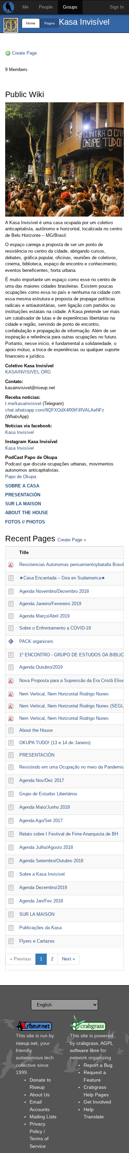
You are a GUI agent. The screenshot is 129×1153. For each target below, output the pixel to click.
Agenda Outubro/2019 (41, 667)
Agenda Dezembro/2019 (43, 887)
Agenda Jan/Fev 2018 (41, 900)
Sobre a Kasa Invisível (42, 874)
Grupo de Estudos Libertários (48, 793)
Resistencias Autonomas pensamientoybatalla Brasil (71, 564)
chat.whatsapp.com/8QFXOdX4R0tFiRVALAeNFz (54, 410)
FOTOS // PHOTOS (25, 521)
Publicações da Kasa (40, 927)
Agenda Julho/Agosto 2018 (46, 847)
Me (25, 7)
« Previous (20, 958)
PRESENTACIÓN (22, 494)
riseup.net (26, 1043)
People (46, 7)
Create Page (24, 53)
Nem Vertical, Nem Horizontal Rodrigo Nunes (64, 693)
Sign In (117, 7)
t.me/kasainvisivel (23, 403)
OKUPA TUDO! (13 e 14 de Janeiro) (54, 742)
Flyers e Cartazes (37, 941)
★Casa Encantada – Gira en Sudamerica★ (62, 577)
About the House (36, 730)
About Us (40, 1094)
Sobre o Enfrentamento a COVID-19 (55, 628)
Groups (70, 7)
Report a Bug (98, 1065)
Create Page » (71, 539)
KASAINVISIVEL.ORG (28, 371)
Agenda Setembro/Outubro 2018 (51, 860)
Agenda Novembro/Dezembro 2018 (54, 591)
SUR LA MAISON (23, 503)
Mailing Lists (43, 1116)
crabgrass (87, 1043)
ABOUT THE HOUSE (26, 512)
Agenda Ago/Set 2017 (41, 820)
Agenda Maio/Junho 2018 (44, 807)
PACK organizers (36, 641)
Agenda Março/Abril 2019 (44, 616)
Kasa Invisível (84, 21)
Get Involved (97, 1102)
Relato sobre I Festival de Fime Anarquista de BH (68, 834)
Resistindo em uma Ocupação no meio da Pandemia (71, 767)
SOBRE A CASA (22, 485)
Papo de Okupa (20, 476)
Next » (68, 958)
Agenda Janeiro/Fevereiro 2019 (50, 603)
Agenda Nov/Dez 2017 (41, 780)
